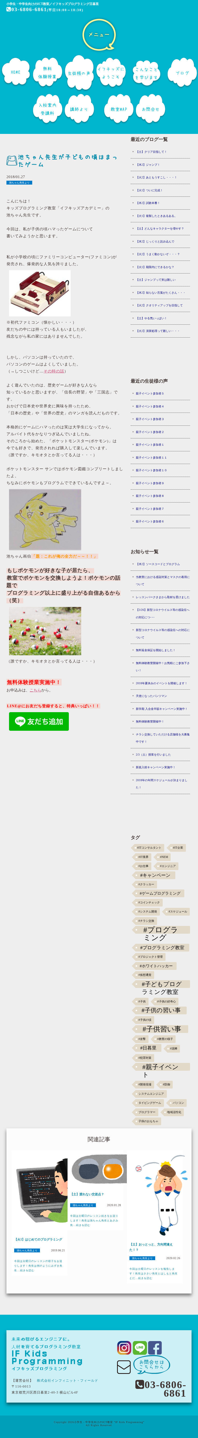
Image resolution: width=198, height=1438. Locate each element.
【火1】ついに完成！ (149, 190)
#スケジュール (178, 911)
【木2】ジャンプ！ (148, 164)
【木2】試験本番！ (148, 202)
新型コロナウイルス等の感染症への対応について (163, 633)
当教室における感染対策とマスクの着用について (163, 580)
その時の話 (54, 371)
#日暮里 (148, 1048)
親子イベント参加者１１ (151, 457)
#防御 (166, 1084)
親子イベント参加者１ (150, 444)
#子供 (142, 1001)
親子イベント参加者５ (150, 393)
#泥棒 (173, 1048)
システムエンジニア (151, 1093)
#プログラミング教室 (162, 947)
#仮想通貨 (144, 974)
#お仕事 (143, 866)
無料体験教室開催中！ (150, 721)
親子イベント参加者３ (150, 419)
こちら (35, 690)
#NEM (164, 857)
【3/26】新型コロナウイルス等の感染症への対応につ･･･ (162, 613)
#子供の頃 (144, 1019)
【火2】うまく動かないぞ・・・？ (158, 254)
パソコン (178, 1102)
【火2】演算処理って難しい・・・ (158, 330)
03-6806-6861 (29, 9)
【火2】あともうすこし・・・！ (156, 177)
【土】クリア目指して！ (151, 151)
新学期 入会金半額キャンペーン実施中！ (162, 708)
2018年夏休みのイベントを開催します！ (161, 683)
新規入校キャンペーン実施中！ (156, 767)
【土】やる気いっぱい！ (151, 318)
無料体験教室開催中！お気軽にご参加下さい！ (163, 666)
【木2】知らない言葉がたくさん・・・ (161, 292)
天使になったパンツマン (151, 695)
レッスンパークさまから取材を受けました (163, 597)
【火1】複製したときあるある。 (156, 215)
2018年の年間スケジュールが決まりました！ (161, 784)
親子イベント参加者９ (150, 483)
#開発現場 (144, 1084)
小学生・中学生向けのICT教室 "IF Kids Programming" (109, 1422)
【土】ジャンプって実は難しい (156, 279)
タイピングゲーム (149, 1102)
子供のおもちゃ (148, 1121)
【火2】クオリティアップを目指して (159, 305)
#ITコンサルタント (149, 847)
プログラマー (146, 1112)
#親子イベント (160, 1067)
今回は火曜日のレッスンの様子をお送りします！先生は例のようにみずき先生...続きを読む (38, 1266)
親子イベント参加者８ (150, 495)
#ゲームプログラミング (160, 893)
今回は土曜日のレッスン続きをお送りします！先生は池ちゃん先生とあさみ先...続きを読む (94, 1220)
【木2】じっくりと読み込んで (155, 241)
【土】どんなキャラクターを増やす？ (160, 228)
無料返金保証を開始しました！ (156, 650)
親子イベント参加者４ (150, 406)
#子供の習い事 (161, 1010)
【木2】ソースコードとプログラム (158, 564)
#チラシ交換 (146, 920)
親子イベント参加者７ (150, 508)
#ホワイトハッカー (156, 966)
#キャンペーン (155, 875)
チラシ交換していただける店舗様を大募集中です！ (163, 738)
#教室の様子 (165, 1039)
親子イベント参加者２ (150, 431)
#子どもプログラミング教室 (162, 984)
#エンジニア (168, 866)
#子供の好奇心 (166, 1001)
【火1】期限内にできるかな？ (155, 267)
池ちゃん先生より (19, 182)
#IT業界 (143, 857)
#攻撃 (142, 1039)
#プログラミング (160, 930)
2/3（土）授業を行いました (153, 754)
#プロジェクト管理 (150, 956)
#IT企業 (178, 847)
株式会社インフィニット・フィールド (67, 1380)
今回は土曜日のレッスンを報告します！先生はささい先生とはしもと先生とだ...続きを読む (153, 1273)
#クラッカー (146, 884)
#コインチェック (149, 902)
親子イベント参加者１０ (151, 470)
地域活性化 (174, 1112)
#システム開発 (147, 911)
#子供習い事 (162, 1029)
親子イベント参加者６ (150, 521)
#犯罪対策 (144, 1057)
